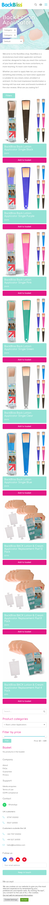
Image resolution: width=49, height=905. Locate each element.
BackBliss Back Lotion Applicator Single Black (18, 148)
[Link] (12, 4)
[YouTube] (18, 859)
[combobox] (24, 724)
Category (8, 30)
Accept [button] (24, 900)
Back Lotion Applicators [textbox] (15, 725)
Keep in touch (24, 872)
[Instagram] (11, 859)
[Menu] (46, 4)
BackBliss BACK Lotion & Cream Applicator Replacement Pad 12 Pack (23, 549)
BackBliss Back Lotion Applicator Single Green (19, 348)
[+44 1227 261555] (5, 839)
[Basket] (40, 4)
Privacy (6, 775)
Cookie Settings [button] (11, 900)
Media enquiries (9, 786)
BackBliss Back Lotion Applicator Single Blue (18, 481)
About (5, 765)
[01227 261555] (5, 823)
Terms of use (8, 790)
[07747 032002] (5, 817)
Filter (7, 741)
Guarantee (7, 772)
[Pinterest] (24, 859)
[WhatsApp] (5, 805)
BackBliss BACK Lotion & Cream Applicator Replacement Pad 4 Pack (23, 687)
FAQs (5, 769)
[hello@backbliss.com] (5, 845)
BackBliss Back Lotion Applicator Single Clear (18, 414)
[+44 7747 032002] (5, 834)
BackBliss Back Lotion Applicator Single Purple (19, 214)
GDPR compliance (10, 793)
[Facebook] (5, 859)
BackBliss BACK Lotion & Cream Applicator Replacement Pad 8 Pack (23, 618)
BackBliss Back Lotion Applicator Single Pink (18, 281)
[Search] (35, 4)
